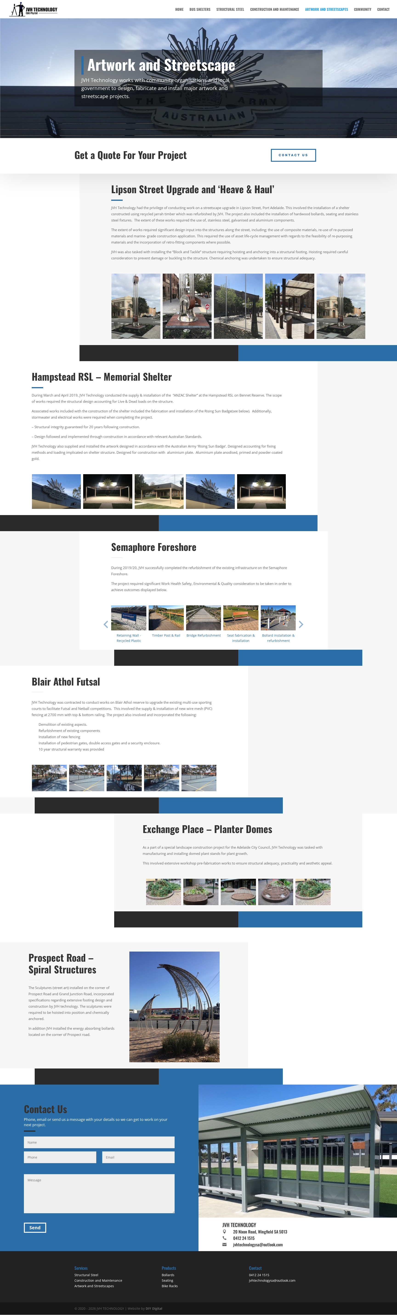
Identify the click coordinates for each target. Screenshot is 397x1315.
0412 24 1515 (244, 1238)
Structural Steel (230, 10)
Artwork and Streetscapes (326, 10)
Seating (167, 1280)
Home (179, 10)
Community (362, 10)
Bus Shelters (200, 10)
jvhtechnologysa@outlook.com (258, 1244)
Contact (383, 10)
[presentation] (105, 624)
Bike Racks (170, 1286)
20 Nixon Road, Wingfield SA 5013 (260, 1232)
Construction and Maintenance (274, 10)
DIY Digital (154, 1308)
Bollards (168, 1275)
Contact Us (293, 155)
